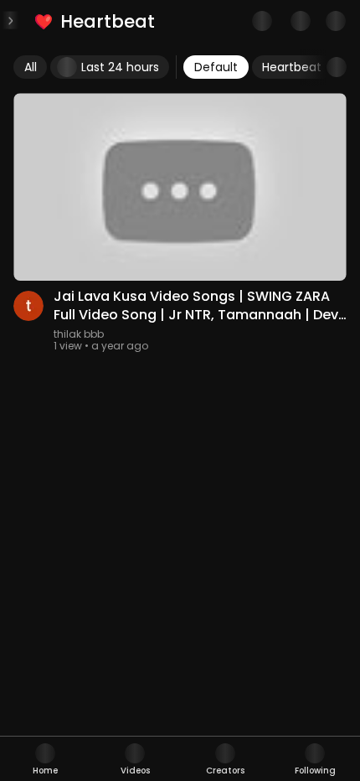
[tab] (45, 759)
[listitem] (96, 21)
